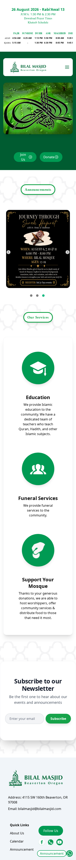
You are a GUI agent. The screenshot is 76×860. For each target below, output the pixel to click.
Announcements (38, 190)
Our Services (38, 317)
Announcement (52, 853)
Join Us (23, 157)
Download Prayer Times (38, 18)
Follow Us (50, 830)
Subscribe (58, 718)
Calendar (17, 841)
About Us (17, 833)
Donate (49, 157)
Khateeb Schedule (38, 22)
